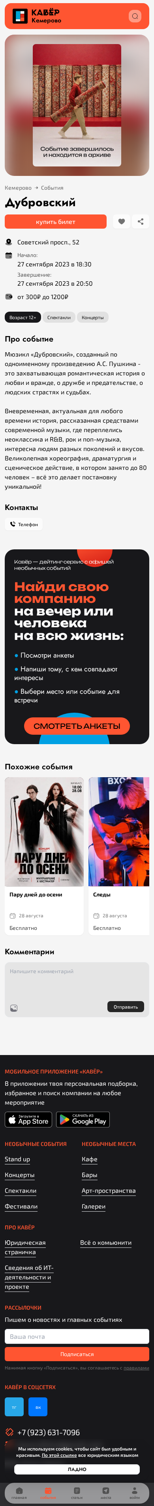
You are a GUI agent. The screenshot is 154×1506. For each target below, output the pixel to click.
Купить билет (55, 221)
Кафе (90, 1158)
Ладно (77, 1469)
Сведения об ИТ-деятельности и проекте (29, 1277)
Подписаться (77, 1354)
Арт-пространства (109, 1190)
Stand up (17, 1158)
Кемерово (46, 20)
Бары (90, 1174)
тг (14, 1407)
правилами (136, 1367)
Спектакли (20, 1190)
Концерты (20, 1174)
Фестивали (21, 1206)
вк (38, 1407)
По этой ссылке (59, 1455)
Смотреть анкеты (77, 726)
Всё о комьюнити (105, 1242)
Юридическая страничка (25, 1246)
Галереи (93, 1206)
